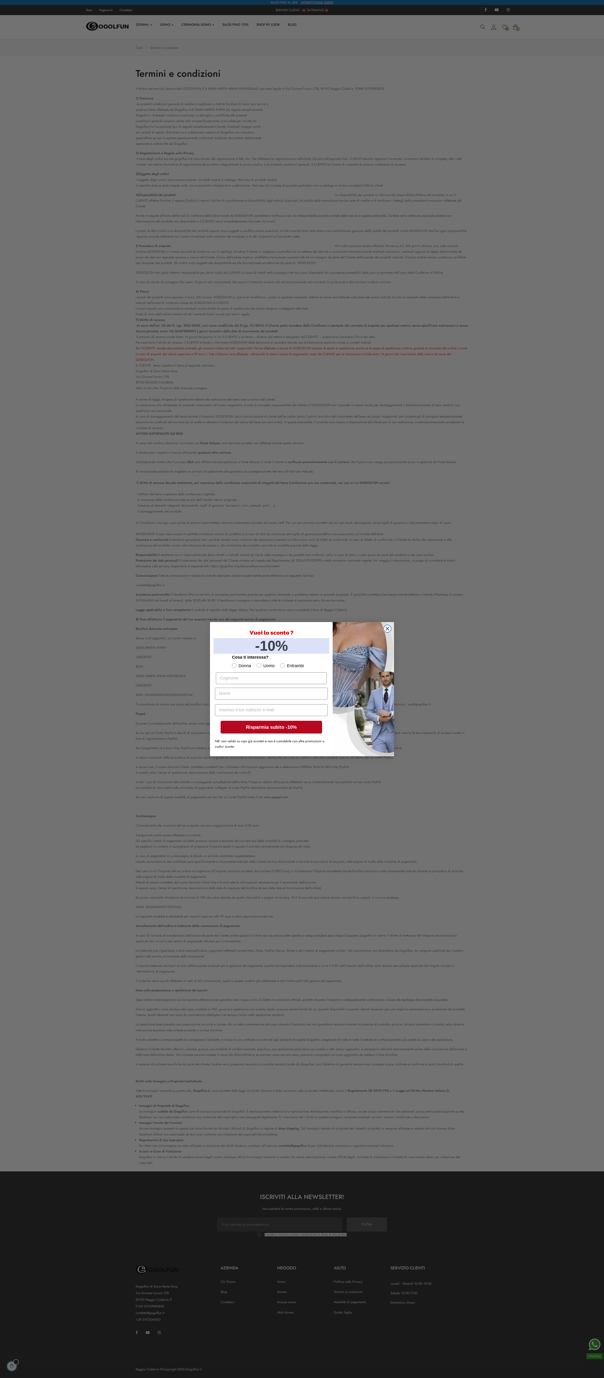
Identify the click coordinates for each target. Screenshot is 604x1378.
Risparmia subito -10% (271, 727)
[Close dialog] (387, 628)
